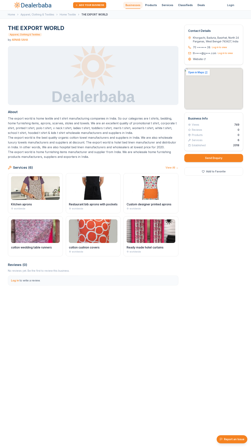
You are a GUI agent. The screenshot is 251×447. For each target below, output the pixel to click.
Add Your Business (91, 5)
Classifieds (185, 5)
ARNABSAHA (20, 39)
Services (167, 5)
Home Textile (68, 14)
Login (230, 5)
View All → (172, 167)
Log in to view (219, 47)
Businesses (133, 5)
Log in (15, 280)
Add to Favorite (216, 171)
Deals (201, 5)
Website (198, 59)
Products (151, 5)
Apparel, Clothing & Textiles (37, 14)
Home (11, 14)
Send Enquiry (213, 157)
